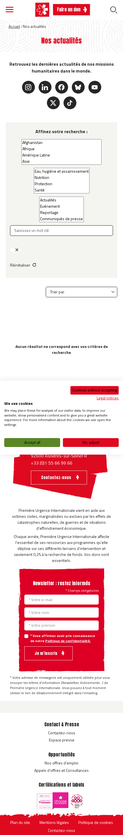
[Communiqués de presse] (61, 219)
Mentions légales (54, 822)
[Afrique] (61, 149)
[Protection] (61, 184)
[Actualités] (61, 200)
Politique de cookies (95, 822)
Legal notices (108, 398)
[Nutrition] (61, 177)
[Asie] (61, 161)
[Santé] (61, 190)
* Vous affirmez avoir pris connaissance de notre (62, 638)
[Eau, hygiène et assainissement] (61, 171)
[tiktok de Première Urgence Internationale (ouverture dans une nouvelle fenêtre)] (70, 102)
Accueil (14, 26)
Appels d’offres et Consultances (61, 770)
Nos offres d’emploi (61, 763)
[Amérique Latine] (61, 155)
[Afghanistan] (61, 142)
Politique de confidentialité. (68, 641)
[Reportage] (61, 212)
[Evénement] (61, 206)
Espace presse (61, 740)
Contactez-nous (61, 733)
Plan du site (20, 822)
